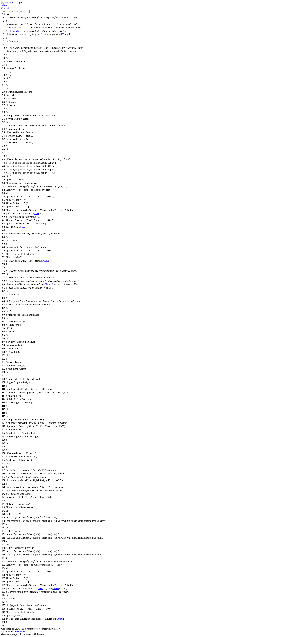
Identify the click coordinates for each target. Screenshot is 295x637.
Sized (36, 213)
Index (56, 588)
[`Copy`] (65, 34)
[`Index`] (48, 284)
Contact (5, 8)
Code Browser (21, 631)
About (4, 5)
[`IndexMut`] (14, 31)
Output (45, 260)
